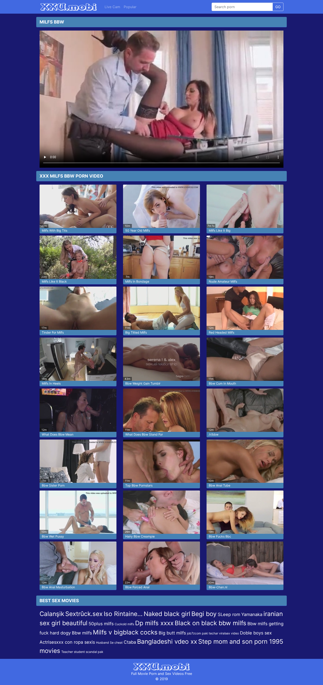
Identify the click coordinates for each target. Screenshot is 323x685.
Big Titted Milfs (136, 332)
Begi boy (204, 614)
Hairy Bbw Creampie (140, 536)
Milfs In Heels (51, 383)
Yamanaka (251, 614)
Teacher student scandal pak (82, 652)
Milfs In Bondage (137, 281)
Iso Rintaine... (123, 614)
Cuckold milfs (124, 624)
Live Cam (112, 7)
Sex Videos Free (178, 673)
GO (278, 7)
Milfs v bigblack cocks (125, 632)
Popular (130, 7)
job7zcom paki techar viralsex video (213, 633)
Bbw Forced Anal (137, 587)
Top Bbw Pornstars (138, 485)
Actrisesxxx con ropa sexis (67, 642)
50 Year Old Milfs (137, 230)
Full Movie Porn (144, 673)
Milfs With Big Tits (54, 230)
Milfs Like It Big (219, 230)
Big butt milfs (172, 633)
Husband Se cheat (109, 642)
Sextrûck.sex (84, 614)
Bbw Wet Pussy (53, 536)
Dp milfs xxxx (154, 623)
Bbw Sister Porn (53, 485)
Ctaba (130, 642)
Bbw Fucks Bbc (220, 536)
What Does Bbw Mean (57, 434)
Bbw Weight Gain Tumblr (142, 383)
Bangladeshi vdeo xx (167, 641)
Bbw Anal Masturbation (58, 587)
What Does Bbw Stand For (144, 434)
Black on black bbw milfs (210, 623)
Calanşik (52, 614)
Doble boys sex (256, 633)
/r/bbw (213, 434)
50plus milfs (101, 623)
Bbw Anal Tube (219, 485)
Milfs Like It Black (54, 281)
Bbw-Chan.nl (218, 587)
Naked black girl (167, 614)
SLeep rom (229, 614)
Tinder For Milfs (53, 332)
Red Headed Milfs (221, 332)
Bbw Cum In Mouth (222, 383)
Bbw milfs (82, 633)
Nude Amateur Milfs (223, 281)
